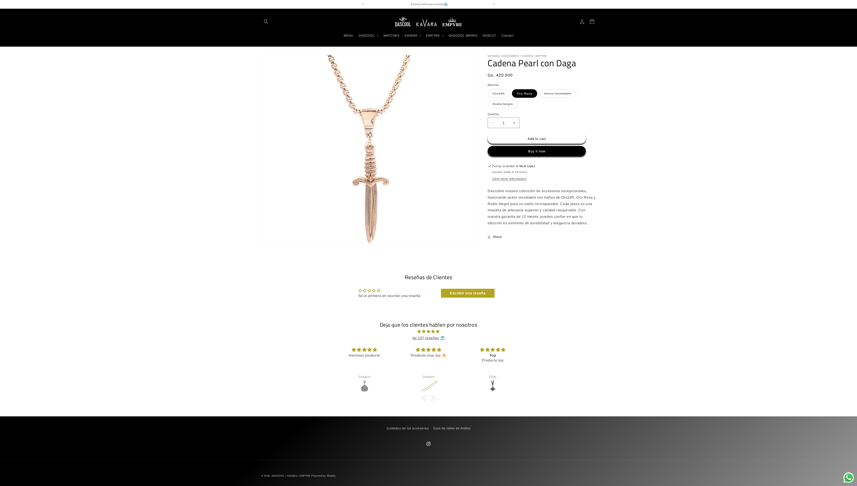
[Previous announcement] (363, 4)
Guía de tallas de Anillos (451, 428)
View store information (509, 179)
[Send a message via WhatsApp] (848, 477)
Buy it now (536, 151)
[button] (266, 22)
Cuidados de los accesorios (408, 428)
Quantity (493, 114)
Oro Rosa (524, 93)
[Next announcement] (494, 4)
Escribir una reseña (467, 293)
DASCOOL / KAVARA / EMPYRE (291, 475)
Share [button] (497, 237)
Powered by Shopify (323, 475)
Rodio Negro (505, 105)
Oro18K (501, 94)
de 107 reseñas (425, 338)
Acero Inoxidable (560, 94)
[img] (428, 331)
